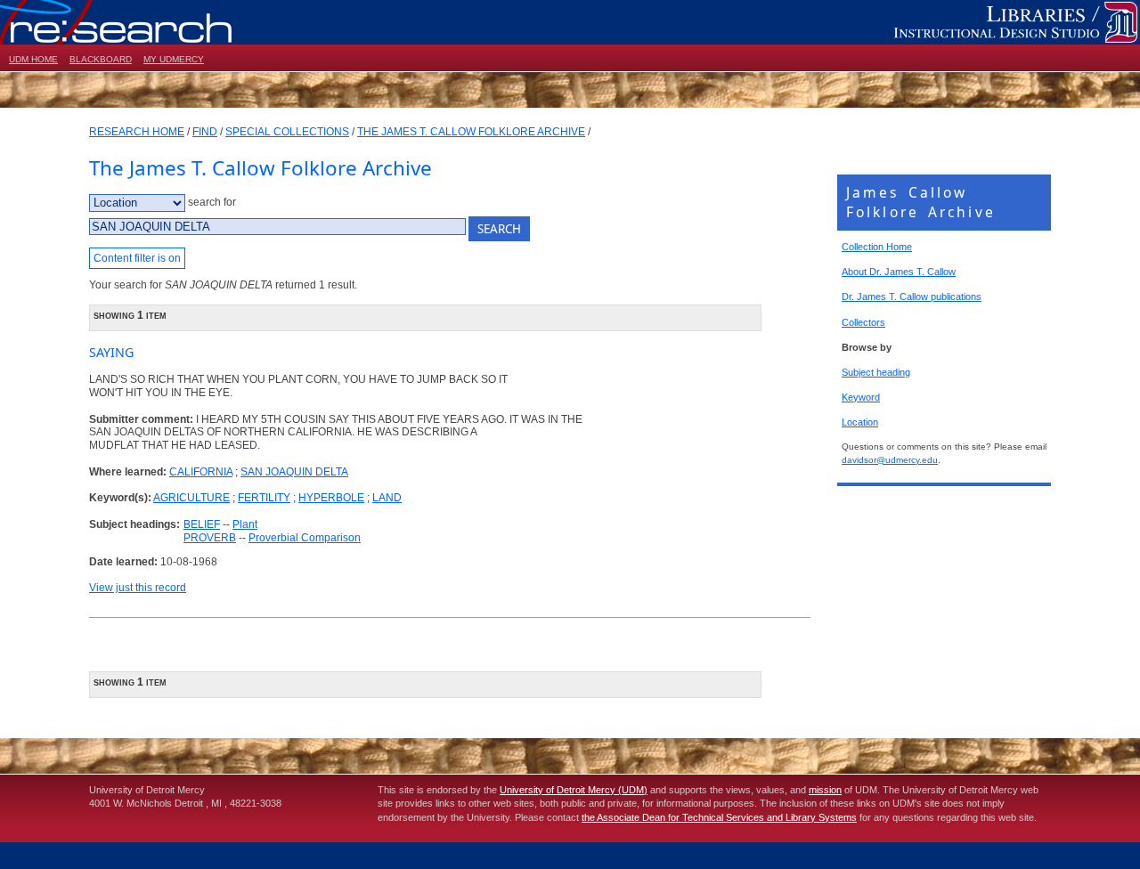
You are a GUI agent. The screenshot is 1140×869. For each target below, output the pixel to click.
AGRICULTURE (191, 497)
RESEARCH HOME (136, 132)
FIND (204, 132)
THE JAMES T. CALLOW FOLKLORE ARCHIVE (471, 132)
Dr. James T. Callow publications (911, 296)
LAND (387, 497)
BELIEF (201, 524)
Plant (244, 524)
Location (860, 422)
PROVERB (209, 538)
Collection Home (877, 246)
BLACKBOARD (100, 59)
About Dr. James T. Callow (899, 271)
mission (825, 789)
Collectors (863, 322)
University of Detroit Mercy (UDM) (573, 789)
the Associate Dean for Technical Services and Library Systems (719, 817)
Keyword (861, 397)
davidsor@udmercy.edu (890, 460)
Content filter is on (137, 258)
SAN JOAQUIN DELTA (294, 472)
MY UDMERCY (173, 59)
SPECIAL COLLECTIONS (287, 132)
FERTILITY (264, 497)
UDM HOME (33, 59)
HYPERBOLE (331, 497)
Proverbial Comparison (304, 538)
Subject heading (876, 372)
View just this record (137, 587)
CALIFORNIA (200, 472)
